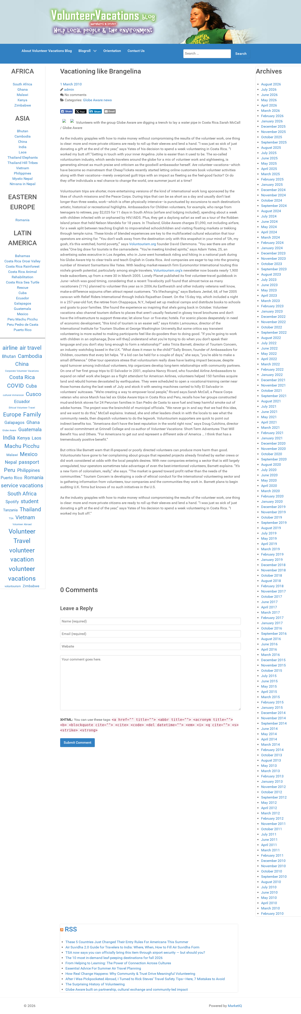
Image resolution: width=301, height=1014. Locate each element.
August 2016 (271, 639)
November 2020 (273, 449)
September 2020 (274, 459)
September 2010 (274, 876)
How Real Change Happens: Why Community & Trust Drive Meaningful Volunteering (130, 974)
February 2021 (272, 433)
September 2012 (274, 797)
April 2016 (269, 649)
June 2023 (269, 285)
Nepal (11, 462)
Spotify (12, 501)
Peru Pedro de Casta (22, 324)
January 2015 (272, 707)
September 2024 (274, 206)
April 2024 (269, 232)
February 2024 (272, 243)
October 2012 (271, 792)
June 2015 (269, 681)
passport (29, 462)
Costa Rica (22, 377)
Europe (12, 414)
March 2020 (270, 491)
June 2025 (269, 158)
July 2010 (269, 887)
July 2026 (269, 89)
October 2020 (271, 454)
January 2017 (272, 623)
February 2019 (272, 554)
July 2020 (269, 470)
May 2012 (269, 803)
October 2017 (271, 596)
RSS (71, 929)
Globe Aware (9, 430)
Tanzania (10, 510)
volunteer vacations (22, 573)
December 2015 (273, 660)
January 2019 (272, 560)
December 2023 (273, 253)
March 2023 (270, 301)
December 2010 (273, 861)
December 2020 (273, 443)
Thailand (30, 509)
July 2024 (269, 216)
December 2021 (273, 380)
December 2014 (273, 713)
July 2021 (269, 406)
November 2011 (273, 824)
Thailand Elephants (22, 157)
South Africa (22, 84)
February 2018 (272, 586)
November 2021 (273, 385)
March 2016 (270, 655)
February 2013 (272, 776)
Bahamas (22, 256)
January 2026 (272, 121)
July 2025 (269, 153)
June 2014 (269, 729)
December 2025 (273, 126)
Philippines (22, 173)
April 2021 (269, 422)
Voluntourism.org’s (167, 270)
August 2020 (271, 464)
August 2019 (271, 528)
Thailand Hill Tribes (22, 163)
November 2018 (273, 570)
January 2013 (272, 781)
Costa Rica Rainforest (22, 266)
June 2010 (269, 892)
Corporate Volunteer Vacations (22, 371)
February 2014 (272, 750)
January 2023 (272, 311)
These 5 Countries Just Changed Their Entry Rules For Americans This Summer (126, 942)
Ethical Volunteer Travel (22, 407)
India (22, 147)
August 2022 (271, 338)
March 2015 (270, 697)
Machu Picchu (21, 446)
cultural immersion (13, 395)
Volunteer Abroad (22, 524)
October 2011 (271, 829)
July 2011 (269, 834)
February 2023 (272, 306)
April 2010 (269, 903)
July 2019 (269, 533)
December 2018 (273, 565)
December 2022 (273, 317)
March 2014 (270, 744)
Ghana (22, 89)
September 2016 (274, 633)
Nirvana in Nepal (22, 184)
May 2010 (269, 898)
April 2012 (269, 808)
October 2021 (271, 390)
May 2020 (269, 480)
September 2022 (274, 332)
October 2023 (271, 264)
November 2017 (273, 591)
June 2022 (269, 348)
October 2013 (271, 755)
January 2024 (272, 248)
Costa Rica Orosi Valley (22, 261)
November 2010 (273, 866)
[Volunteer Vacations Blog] (150, 22)
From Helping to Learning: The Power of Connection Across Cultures (118, 963)
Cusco (33, 394)
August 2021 (271, 401)
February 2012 (272, 818)
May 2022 (269, 353)
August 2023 (271, 274)
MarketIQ (235, 1006)
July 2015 (269, 676)
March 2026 (270, 111)
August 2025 (271, 147)
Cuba (23, 293)
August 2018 (271, 581)
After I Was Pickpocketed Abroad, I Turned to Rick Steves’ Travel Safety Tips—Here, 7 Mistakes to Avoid (145, 979)
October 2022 (271, 327)
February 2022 (272, 369)
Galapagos (22, 303)
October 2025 (271, 137)
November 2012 (273, 787)
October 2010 (271, 871)
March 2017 (270, 612)
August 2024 (271, 211)
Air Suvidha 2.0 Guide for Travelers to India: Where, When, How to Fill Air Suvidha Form (132, 947)
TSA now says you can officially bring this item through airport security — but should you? (135, 952)
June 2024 (269, 221)
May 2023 (269, 290)
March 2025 (270, 174)
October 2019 (271, 517)
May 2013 (269, 766)
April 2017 (269, 607)
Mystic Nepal (22, 179)
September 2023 (274, 269)
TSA (11, 518)
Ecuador (22, 298)
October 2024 (271, 200)
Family (32, 414)
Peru (9, 470)
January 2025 (272, 184)
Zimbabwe (22, 105)
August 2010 (271, 882)
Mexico (22, 314)
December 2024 (273, 190)
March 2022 (270, 364)
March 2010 (270, 908)
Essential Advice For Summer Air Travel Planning (103, 968)
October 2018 (271, 575)
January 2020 (272, 501)
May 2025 (269, 163)
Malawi (22, 95)
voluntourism (13, 586)
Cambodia (23, 136)
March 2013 (270, 771)
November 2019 (273, 512)
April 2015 (269, 692)
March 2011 (270, 850)
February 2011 (272, 855)
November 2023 (273, 258)
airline (10, 347)
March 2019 (270, 549)
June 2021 (269, 412)
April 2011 (269, 845)
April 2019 (269, 544)
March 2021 (270, 427)
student (30, 501)
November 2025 (273, 132)
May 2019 (269, 538)
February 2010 (272, 913)
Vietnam (22, 168)
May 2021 (269, 417)
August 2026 (271, 84)
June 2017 (269, 602)
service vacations (22, 485)
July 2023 (269, 280)
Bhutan (22, 131)
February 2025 (272, 179)
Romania (22, 220)
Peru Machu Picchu (22, 319)
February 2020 (272, 496)
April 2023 (269, 295)
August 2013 (271, 760)
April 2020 (269, 486)
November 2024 (273, 195)
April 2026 (269, 105)
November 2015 (273, 665)
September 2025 (274, 142)
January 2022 (272, 375)
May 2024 (269, 227)
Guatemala (22, 309)
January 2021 (272, 438)
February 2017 (272, 618)
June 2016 (269, 644)
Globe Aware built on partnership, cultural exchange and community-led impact (126, 989)
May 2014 (269, 734)
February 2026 (272, 116)
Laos (22, 152)
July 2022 (269, 343)
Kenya (22, 100)
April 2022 (269, 359)
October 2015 (271, 670)
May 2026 (269, 100)
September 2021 (274, 396)
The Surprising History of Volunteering (95, 984)
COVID (15, 385)
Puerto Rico (23, 330)
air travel (30, 347)
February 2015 (272, 702)
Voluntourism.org (142, 244)
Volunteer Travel (22, 536)
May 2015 (269, 686)
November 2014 (273, 718)
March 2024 (270, 237)
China (22, 142)
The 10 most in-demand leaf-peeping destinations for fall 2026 (114, 958)
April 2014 (269, 739)
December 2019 (273, 507)
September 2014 (274, 723)
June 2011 (269, 839)
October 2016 (271, 628)
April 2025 (269, 169)
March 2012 (270, 813)
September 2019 (274, 523)
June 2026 (269, 95)
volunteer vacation (22, 555)
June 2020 (269, 475)
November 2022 (273, 322)
